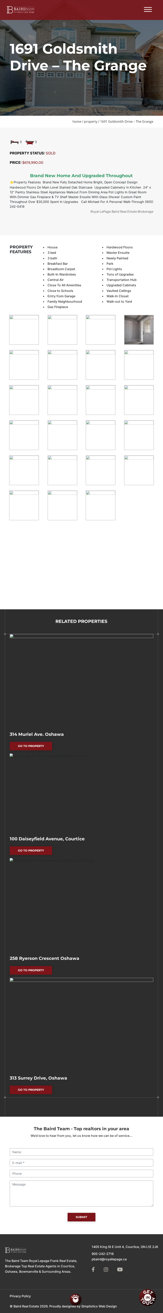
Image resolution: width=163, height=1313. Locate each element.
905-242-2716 (103, 1254)
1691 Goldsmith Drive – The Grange (126, 121)
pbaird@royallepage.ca (109, 1259)
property (90, 121)
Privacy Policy (20, 1296)
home (77, 121)
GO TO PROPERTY (35, 747)
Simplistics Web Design (99, 1306)
